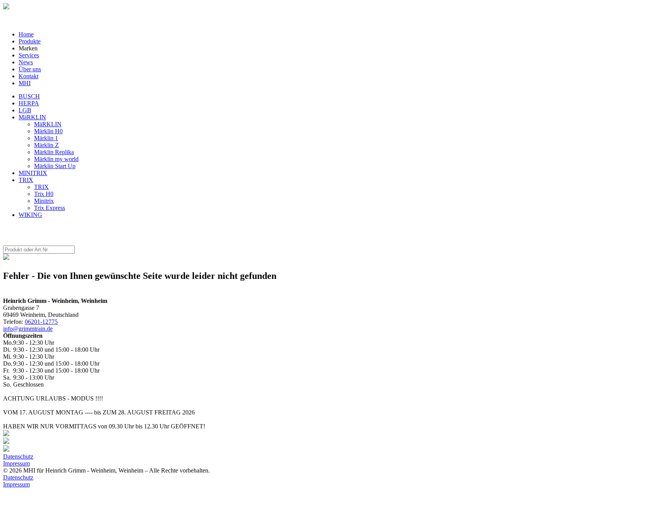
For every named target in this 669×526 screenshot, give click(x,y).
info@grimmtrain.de (28, 328)
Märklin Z (46, 145)
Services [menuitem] (29, 55)
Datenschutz (18, 456)
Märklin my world (56, 159)
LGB (25, 110)
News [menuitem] (26, 62)
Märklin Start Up (54, 166)
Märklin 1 (46, 138)
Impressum (16, 463)
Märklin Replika (54, 152)
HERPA (29, 103)
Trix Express (49, 208)
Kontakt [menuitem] (28, 76)
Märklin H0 (48, 131)
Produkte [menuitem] (30, 41)
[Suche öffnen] (6, 7)
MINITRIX (33, 173)
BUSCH (29, 96)
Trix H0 (43, 194)
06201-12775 (41, 321)
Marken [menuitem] (28, 48)
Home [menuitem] (26, 34)
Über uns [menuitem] (30, 69)
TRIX (26, 180)
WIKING (30, 214)
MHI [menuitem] (25, 83)
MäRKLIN (32, 117)
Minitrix (44, 201)
